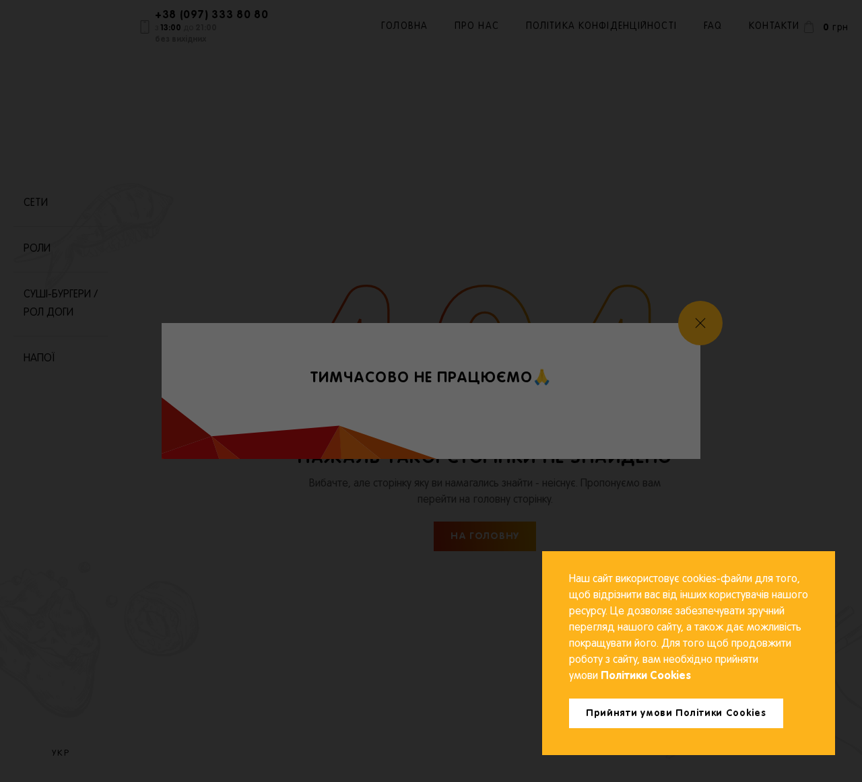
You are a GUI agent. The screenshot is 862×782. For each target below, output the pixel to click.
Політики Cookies (644, 676)
